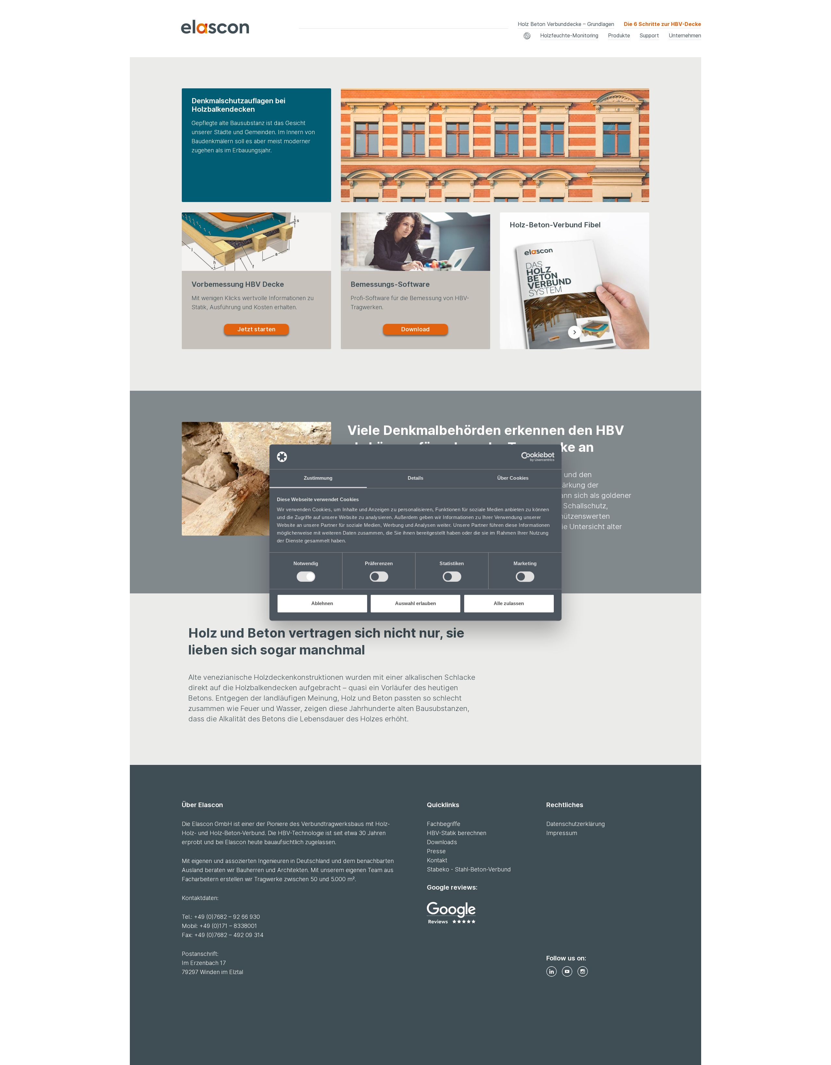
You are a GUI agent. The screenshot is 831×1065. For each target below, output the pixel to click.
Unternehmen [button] (685, 35)
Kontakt (429, 38)
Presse (436, 851)
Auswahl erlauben (415, 603)
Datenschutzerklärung (575, 823)
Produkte (619, 35)
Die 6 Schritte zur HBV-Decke (662, 24)
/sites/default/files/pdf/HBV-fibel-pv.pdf (574, 332)
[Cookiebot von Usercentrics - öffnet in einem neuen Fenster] (526, 457)
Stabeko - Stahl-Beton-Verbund (469, 869)
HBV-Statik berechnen (593, 38)
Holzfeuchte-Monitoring (569, 35)
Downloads (433, 38)
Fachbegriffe (290, 38)
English (428, 33)
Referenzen (289, 38)
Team (136, 38)
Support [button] (649, 35)
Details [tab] (416, 478)
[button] (527, 35)
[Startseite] (197, 28)
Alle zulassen (509, 603)
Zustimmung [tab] (318, 478)
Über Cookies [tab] (512, 478)
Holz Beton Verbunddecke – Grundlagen (566, 24)
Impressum (561, 833)
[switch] (379, 576)
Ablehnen (322, 603)
